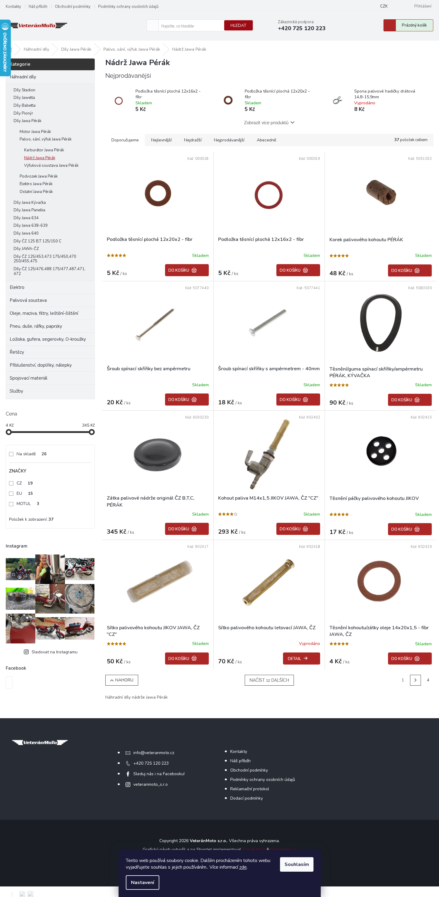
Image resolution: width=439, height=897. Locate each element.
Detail (294, 659)
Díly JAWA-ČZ (26, 248)
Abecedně (266, 140)
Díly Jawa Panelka (29, 210)
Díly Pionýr (23, 113)
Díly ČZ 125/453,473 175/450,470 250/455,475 (45, 259)
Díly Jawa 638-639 (31, 225)
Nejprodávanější (229, 140)
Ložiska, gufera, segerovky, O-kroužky (48, 339)
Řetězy (17, 352)
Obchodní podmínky (73, 6)
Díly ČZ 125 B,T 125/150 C (38, 241)
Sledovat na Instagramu (55, 652)
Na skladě (31, 454)
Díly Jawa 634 (26, 218)
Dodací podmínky (246, 798)
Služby (16, 391)
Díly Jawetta (24, 97)
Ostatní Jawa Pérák (36, 191)
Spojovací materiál (28, 378)
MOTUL (28, 504)
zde (243, 867)
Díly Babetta (25, 105)
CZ (25, 483)
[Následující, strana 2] (415, 680)
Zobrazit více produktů (266, 122)
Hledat (239, 25)
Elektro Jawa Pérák (36, 184)
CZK (384, 6)
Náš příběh (38, 6)
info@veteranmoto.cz (153, 753)
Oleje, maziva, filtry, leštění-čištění (44, 313)
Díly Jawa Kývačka (30, 202)
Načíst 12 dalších (269, 680)
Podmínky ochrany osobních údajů (128, 6)
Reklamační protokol (249, 789)
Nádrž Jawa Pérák (39, 158)
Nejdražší (193, 140)
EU (25, 493)
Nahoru (124, 680)
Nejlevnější (161, 140)
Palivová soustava (28, 300)
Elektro (17, 287)
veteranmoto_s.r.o (150, 784)
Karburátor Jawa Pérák (44, 150)
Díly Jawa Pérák (27, 121)
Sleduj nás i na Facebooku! (159, 774)
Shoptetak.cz (283, 849)
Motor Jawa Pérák (35, 131)
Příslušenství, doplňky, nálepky (41, 365)
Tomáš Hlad (253, 849)
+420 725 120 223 (151, 763)
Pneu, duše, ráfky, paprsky (36, 326)
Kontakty (13, 6)
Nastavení (142, 882)
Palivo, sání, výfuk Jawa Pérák (46, 139)
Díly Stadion (24, 90)
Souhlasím (297, 864)
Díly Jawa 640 (26, 233)
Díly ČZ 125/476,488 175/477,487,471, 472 (49, 271)
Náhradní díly (23, 77)
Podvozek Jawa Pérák (39, 176)
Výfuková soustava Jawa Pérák (51, 165)
